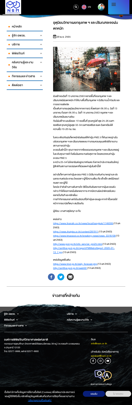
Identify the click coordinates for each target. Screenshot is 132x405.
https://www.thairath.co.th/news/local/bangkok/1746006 (83, 223)
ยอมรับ (94, 394)
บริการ (16, 44)
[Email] (70, 277)
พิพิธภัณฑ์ (18, 53)
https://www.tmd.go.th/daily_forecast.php (75, 264)
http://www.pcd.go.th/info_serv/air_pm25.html (77, 244)
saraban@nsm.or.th (101, 356)
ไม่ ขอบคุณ (118, 394)
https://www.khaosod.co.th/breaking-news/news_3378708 (84, 236)
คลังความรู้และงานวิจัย (22, 65)
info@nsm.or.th (99, 343)
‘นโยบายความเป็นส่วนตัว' (40, 400)
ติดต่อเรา (17, 85)
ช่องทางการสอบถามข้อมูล (101, 384)
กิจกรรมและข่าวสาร (23, 76)
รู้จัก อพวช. (18, 35)
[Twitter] (60, 277)
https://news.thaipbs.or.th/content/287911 (75, 231)
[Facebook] (51, 277)
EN (89, 7)
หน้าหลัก (17, 26)
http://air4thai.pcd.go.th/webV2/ (70, 268)
